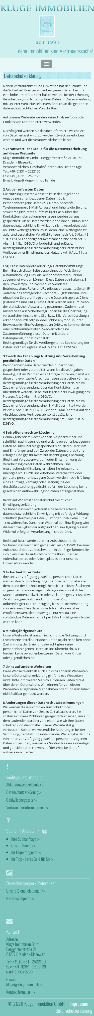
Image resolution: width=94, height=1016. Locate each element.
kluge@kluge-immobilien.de (26, 984)
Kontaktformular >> (20, 992)
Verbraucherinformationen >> (27, 807)
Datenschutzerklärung (74, 1010)
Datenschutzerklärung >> (24, 792)
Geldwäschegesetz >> (21, 800)
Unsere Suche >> (23, 845)
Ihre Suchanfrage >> (25, 839)
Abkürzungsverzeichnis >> (24, 784)
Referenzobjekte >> (20, 898)
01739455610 (24, 971)
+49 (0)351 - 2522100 (29, 961)
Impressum (79, 1003)
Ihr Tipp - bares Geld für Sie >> (32, 859)
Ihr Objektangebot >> (26, 852)
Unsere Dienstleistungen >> (25, 891)
